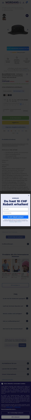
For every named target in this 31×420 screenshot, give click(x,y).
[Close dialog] (28, 195)
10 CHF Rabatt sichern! (16, 217)
